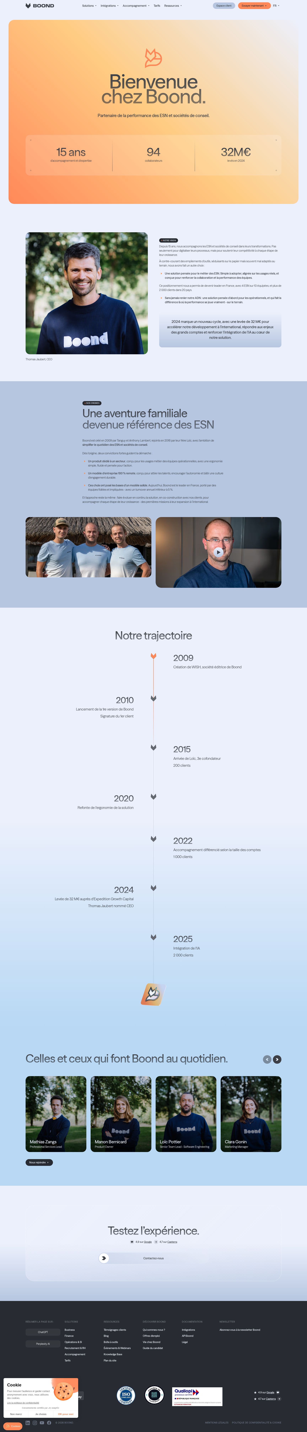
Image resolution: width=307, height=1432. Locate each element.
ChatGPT (43, 1332)
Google (148, 1242)
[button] (89, 5)
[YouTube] (42, 1423)
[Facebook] (49, 1423)
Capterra (172, 1242)
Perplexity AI (43, 1343)
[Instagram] (35, 1423)
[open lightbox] (218, 552)
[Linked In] (28, 1423)
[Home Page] (40, 5)
